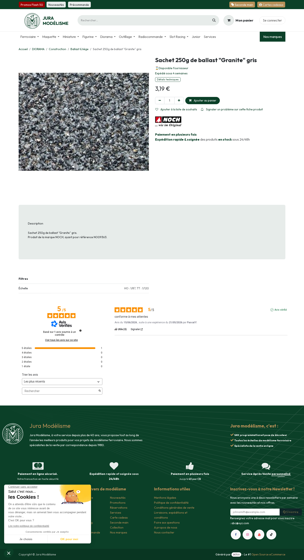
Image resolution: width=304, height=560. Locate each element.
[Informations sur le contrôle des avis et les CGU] (80, 330)
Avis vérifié (280, 309)
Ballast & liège (80, 49)
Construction (57, 49)
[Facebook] (236, 553)
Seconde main (119, 522)
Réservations (118, 507)
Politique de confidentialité (171, 502)
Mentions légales (165, 498)
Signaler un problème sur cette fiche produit (234, 109)
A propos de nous (165, 527)
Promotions (118, 502)
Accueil (23, 49)
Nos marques (272, 37)
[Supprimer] (159, 100)
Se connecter (272, 20)
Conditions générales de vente (174, 507)
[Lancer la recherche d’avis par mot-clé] (99, 391)
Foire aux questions (167, 522)
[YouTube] (259, 553)
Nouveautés (118, 498)
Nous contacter (164, 532)
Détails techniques (168, 79)
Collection (116, 527)
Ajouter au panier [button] (204, 100)
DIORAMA (38, 49)
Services (115, 512)
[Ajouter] (179, 100)
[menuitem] (30, 37)
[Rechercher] (214, 20)
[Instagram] (248, 553)
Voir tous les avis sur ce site (61, 340)
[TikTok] (271, 553)
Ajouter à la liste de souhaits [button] (178, 109)
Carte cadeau (119, 517)
